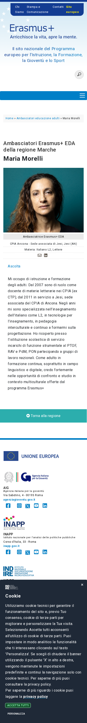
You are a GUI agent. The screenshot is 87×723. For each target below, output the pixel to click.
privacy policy (35, 696)
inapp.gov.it (11, 546)
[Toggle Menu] (82, 95)
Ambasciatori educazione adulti (38, 118)
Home (9, 118)
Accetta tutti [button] (18, 705)
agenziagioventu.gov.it (19, 499)
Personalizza (16, 714)
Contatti (58, 6)
